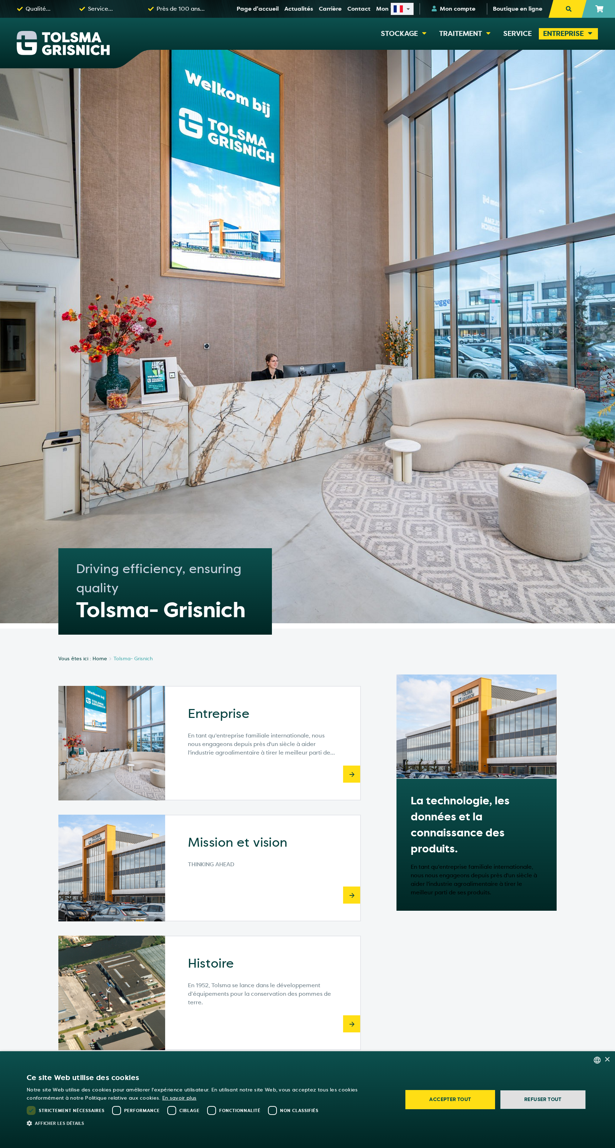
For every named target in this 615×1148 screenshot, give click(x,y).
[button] (209, 1123)
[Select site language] (402, 8)
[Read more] (351, 774)
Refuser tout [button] (543, 1099)
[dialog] (307, 1099)
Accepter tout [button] (450, 1099)
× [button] (607, 1059)
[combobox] (597, 1060)
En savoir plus (179, 1098)
